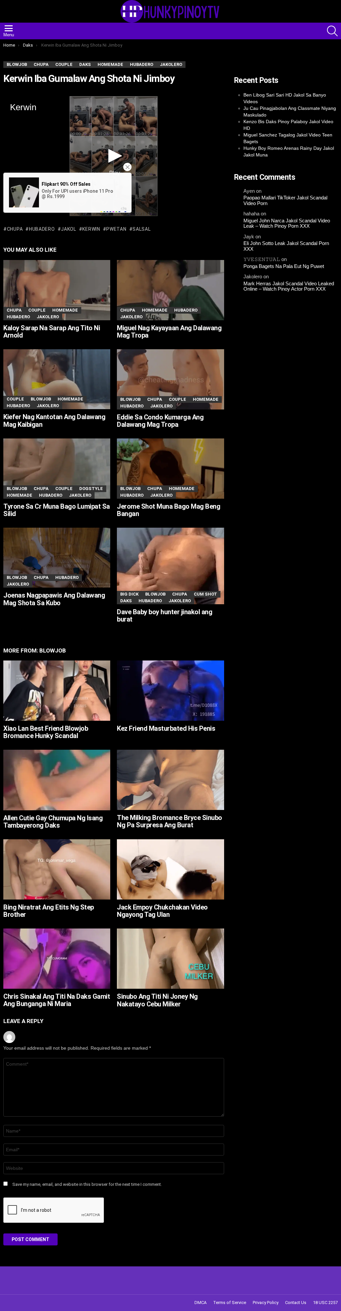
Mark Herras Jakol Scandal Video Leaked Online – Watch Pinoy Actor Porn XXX (288, 286)
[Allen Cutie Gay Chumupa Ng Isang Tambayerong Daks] (56, 780)
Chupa (15, 229)
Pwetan (116, 229)
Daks (126, 600)
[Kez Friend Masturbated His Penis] (170, 690)
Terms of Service (229, 1302)
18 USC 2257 (325, 1302)
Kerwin (91, 229)
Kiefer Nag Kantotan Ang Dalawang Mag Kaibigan (54, 420)
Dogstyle (91, 488)
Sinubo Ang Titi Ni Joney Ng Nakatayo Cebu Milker (157, 1000)
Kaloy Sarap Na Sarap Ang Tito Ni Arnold (51, 332)
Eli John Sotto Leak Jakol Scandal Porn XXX (286, 246)
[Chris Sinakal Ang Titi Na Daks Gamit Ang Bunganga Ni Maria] (56, 958)
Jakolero (48, 316)
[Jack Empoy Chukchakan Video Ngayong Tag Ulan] (170, 869)
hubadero (42, 229)
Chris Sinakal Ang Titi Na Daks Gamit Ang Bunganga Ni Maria (56, 1000)
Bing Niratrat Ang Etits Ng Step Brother (48, 911)
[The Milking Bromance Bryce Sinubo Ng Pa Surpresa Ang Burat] (170, 780)
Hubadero (18, 316)
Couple (37, 310)
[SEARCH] (332, 31)
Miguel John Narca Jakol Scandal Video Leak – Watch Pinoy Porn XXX (286, 223)
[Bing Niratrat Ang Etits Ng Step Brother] (56, 869)
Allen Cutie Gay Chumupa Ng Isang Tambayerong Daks (53, 822)
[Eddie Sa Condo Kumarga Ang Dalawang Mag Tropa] (170, 379)
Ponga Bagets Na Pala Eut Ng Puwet (283, 266)
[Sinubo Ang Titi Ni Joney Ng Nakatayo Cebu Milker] (170, 958)
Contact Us (295, 1302)
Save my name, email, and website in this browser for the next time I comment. (87, 1184)
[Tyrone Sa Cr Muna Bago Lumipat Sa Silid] (56, 468)
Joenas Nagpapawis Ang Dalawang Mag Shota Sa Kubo (54, 599)
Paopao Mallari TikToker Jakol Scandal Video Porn (285, 200)
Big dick (129, 594)
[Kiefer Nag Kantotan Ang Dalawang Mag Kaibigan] (56, 379)
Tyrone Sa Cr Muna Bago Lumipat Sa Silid (56, 510)
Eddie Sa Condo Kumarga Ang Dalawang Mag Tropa (160, 421)
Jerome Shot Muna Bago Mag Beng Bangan (168, 510)
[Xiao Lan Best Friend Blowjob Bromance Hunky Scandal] (56, 690)
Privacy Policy (265, 1302)
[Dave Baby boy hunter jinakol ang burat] (170, 566)
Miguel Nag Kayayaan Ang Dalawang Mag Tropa (169, 332)
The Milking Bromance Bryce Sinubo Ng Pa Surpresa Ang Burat (169, 821)
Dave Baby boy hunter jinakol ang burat (164, 616)
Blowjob (41, 398)
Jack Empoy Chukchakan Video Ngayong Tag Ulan (162, 911)
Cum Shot (205, 594)
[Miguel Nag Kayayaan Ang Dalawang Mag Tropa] (170, 290)
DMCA (200, 1302)
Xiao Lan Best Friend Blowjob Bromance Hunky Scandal (45, 732)
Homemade (65, 310)
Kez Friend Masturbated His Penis (166, 728)
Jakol (68, 229)
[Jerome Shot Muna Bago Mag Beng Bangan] (170, 468)
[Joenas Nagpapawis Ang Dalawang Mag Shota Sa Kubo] (56, 558)
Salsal (142, 229)
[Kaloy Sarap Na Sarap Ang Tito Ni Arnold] (56, 290)
